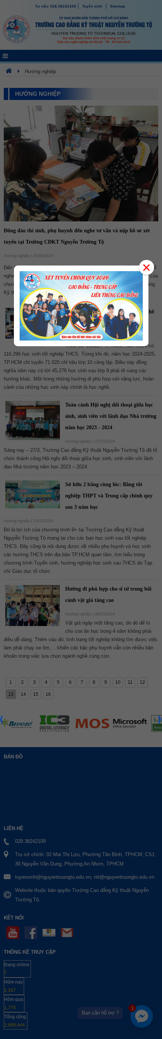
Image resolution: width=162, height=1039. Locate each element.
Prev (2, 722)
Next (160, 722)
